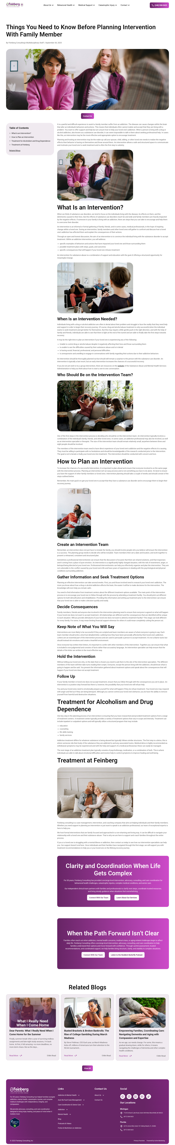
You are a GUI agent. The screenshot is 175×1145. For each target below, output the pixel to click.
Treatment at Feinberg (21, 145)
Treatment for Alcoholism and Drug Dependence (31, 141)
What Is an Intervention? (21, 133)
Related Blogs (14, 151)
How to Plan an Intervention (23, 137)
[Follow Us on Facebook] (122, 1096)
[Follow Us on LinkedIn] (135, 1096)
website (121, 366)
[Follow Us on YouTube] (142, 1096)
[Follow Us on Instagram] (129, 1096)
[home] (15, 5)
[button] (49, 5)
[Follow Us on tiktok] (148, 1096)
